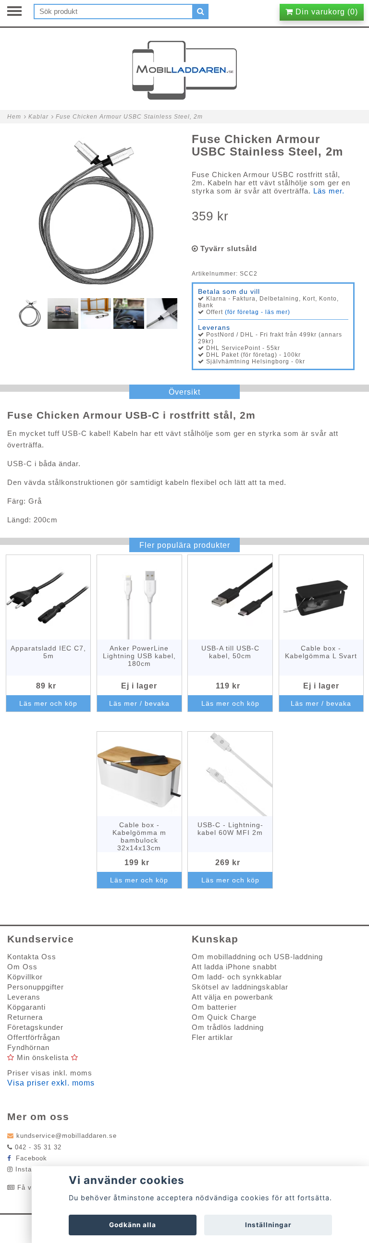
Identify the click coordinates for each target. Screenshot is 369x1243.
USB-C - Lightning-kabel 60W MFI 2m (230, 828)
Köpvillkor (25, 977)
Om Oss (22, 967)
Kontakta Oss (31, 957)
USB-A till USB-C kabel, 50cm (230, 652)
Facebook (30, 1158)
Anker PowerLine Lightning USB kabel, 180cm (139, 655)
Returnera (25, 1017)
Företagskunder (35, 1027)
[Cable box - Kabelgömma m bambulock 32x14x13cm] (139, 774)
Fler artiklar (212, 1037)
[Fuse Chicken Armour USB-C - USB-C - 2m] (95, 214)
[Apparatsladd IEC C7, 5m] (48, 597)
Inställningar (268, 1225)
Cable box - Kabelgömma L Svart (321, 652)
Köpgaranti (26, 1007)
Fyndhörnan (28, 1047)
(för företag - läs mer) (257, 312)
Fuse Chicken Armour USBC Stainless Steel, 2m (129, 116)
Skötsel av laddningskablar (240, 987)
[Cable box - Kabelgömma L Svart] (321, 597)
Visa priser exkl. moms (51, 1083)
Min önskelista (43, 1057)
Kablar (38, 116)
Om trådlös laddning (228, 1027)
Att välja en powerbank (232, 997)
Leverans (23, 997)
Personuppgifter (35, 987)
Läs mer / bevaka (139, 703)
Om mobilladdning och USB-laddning (257, 957)
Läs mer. (328, 191)
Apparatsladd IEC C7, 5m (48, 652)
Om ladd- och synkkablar (237, 977)
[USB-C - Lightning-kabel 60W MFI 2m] (230, 774)
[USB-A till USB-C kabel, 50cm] (230, 597)
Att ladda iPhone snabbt (234, 967)
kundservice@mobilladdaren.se (66, 1135)
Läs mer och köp (48, 703)
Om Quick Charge (224, 1017)
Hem (14, 116)
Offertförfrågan (33, 1037)
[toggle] (19, 12)
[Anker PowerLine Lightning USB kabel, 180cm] (139, 597)
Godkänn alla (132, 1225)
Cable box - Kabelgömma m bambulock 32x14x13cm (139, 836)
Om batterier (214, 1007)
